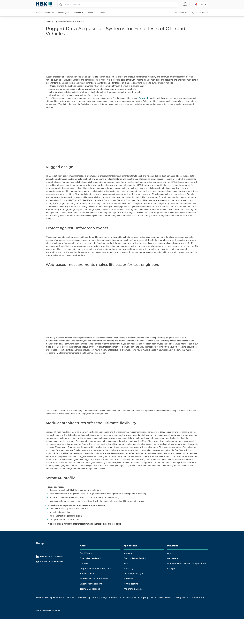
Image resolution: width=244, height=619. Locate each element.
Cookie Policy (83, 597)
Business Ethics (88, 573)
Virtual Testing (131, 584)
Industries (172, 546)
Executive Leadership (91, 558)
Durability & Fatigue (134, 573)
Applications (130, 546)
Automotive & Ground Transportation (186, 563)
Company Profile (147, 597)
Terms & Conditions (90, 589)
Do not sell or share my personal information (181, 597)
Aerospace (172, 558)
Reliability (129, 568)
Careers (84, 563)
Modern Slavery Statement (50, 597)
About (83, 546)
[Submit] (61, 4)
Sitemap (113, 597)
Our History (86, 553)
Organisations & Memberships (95, 568)
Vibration (128, 579)
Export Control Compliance (94, 579)
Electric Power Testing (135, 558)
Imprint (71, 597)
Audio (170, 553)
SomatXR (144, 98)
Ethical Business (127, 597)
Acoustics (128, 553)
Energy (171, 568)
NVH (126, 563)
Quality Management (91, 584)
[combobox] (117, 5)
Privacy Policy (99, 597)
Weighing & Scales (133, 589)
